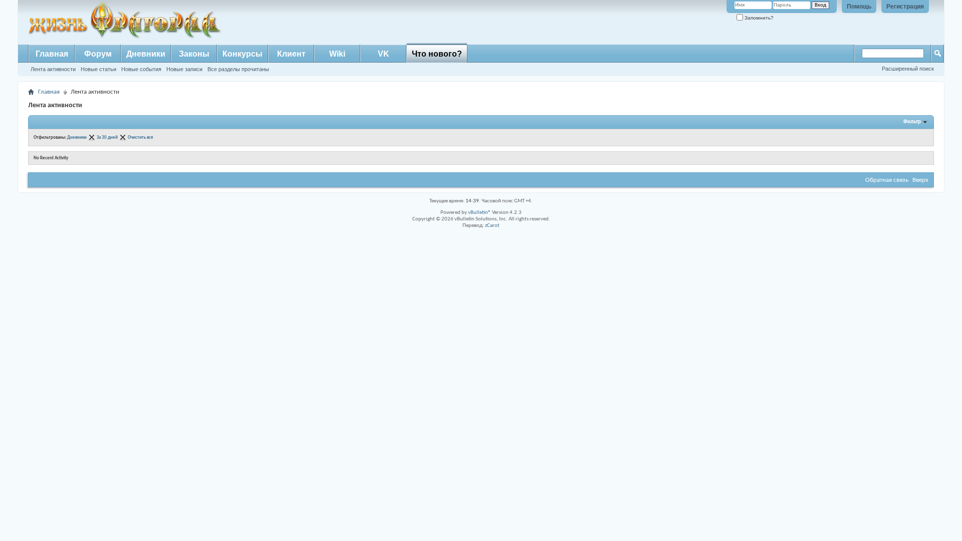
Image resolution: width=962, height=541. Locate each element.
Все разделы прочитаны (238, 69)
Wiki (337, 54)
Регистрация (905, 6)
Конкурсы (242, 54)
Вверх (920, 180)
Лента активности (53, 69)
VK (383, 54)
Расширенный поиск (908, 69)
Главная (52, 54)
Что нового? (437, 54)
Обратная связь (886, 180)
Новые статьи (98, 69)
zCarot (492, 225)
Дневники (145, 54)
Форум (98, 54)
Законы (194, 54)
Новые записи (184, 69)
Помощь (859, 6)
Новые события (141, 69)
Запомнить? (758, 18)
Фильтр (912, 122)
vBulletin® (479, 212)
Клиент (291, 54)
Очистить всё (140, 137)
